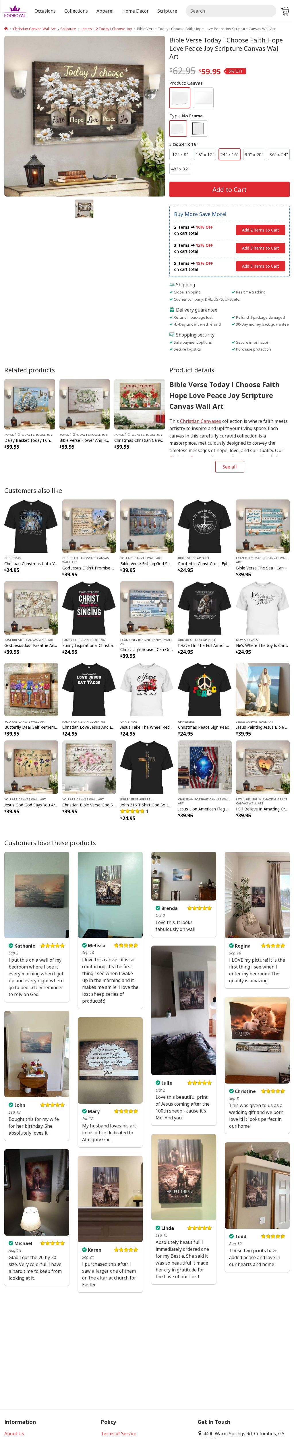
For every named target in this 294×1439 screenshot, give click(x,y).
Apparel (105, 11)
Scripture (68, 28)
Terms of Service (118, 1433)
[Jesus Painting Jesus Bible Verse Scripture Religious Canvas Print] (263, 689)
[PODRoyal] (6, 28)
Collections (76, 11)
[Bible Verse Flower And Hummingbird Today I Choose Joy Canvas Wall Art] (84, 403)
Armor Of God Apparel (197, 639)
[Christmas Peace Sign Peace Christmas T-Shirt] (205, 689)
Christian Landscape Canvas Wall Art (85, 560)
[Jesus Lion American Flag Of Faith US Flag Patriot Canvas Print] (205, 767)
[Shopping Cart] (285, 10)
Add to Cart (229, 189)
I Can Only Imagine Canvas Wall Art (262, 560)
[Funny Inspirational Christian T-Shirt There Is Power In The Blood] (89, 607)
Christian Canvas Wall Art (34, 28)
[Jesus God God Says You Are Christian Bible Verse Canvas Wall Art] (31, 767)
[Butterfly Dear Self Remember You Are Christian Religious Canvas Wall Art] (31, 689)
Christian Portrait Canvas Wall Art (204, 801)
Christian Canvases (200, 421)
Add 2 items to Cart (260, 230)
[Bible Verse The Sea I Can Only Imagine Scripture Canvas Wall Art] (263, 525)
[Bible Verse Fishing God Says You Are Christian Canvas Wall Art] (147, 525)
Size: (183, 144)
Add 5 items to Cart (260, 266)
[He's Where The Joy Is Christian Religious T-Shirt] (263, 607)
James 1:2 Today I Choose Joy (106, 28)
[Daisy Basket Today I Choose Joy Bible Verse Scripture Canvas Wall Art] (29, 403)
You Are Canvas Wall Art (141, 558)
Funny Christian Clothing (83, 639)
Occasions (45, 11)
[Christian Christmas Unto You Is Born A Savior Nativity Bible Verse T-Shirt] (31, 525)
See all (230, 467)
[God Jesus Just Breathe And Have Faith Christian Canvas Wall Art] (31, 607)
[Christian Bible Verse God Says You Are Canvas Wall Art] (89, 767)
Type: (186, 115)
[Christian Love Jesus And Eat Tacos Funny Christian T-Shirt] (89, 689)
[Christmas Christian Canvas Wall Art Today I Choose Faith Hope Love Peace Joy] (139, 403)
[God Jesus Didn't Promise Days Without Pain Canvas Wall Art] (89, 525)
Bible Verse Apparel (194, 558)
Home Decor (135, 11)
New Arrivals (247, 639)
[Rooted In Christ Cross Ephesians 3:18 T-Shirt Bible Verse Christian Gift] (205, 525)
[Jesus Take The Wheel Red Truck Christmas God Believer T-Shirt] (147, 689)
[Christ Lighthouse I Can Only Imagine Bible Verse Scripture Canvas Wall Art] (147, 607)
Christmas (12, 558)
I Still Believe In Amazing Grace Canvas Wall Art (261, 801)
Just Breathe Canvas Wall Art (28, 639)
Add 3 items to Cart (260, 248)
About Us (14, 1433)
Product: (186, 83)
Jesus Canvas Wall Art (254, 721)
